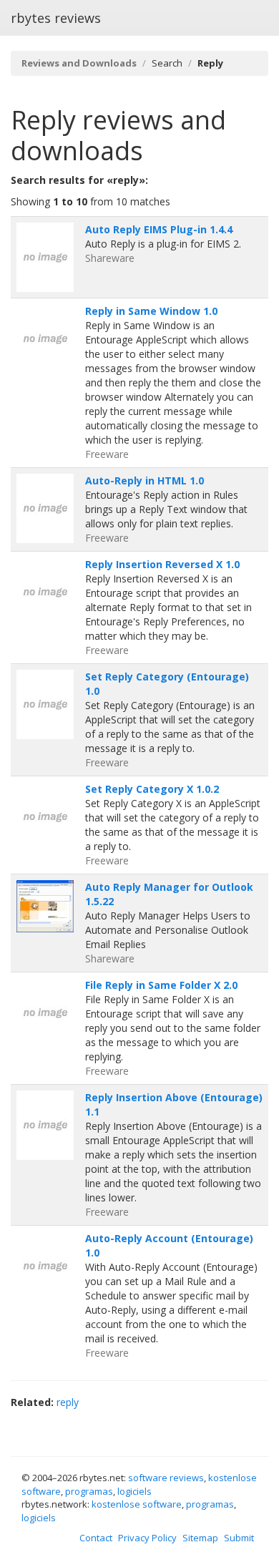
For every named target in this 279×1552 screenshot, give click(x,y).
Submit (239, 1537)
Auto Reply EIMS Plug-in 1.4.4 (158, 229)
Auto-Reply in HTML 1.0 (144, 480)
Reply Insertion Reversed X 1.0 (162, 564)
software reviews (166, 1477)
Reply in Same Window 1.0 (151, 311)
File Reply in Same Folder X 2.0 (161, 985)
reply (68, 1402)
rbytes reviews (56, 17)
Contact (95, 1537)
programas (89, 1491)
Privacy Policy (147, 1537)
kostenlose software (137, 1504)
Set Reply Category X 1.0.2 (152, 789)
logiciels (134, 1491)
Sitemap (200, 1537)
